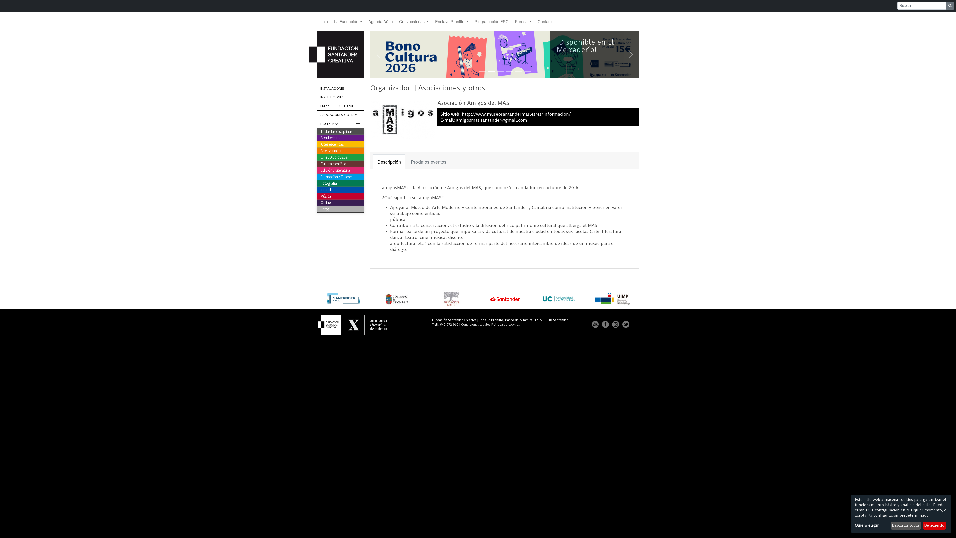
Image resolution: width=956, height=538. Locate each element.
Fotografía (329, 183)
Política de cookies (505, 324)
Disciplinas (329, 124)
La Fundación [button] (346, 21)
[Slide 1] (482, 71)
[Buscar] (950, 6)
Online (326, 202)
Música (326, 196)
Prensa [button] (522, 21)
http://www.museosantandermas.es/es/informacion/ (516, 114)
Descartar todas (906, 525)
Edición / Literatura (335, 170)
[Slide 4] (509, 71)
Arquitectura (330, 137)
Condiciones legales (475, 324)
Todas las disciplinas (336, 131)
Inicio (323, 21)
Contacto (546, 21)
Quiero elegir (867, 525)
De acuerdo (934, 525)
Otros (325, 208)
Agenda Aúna (380, 21)
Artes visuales (331, 150)
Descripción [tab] (389, 161)
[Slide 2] (491, 71)
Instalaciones (332, 88)
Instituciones (332, 97)
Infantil (326, 189)
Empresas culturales (338, 106)
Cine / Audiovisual (334, 157)
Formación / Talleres (336, 176)
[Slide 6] (527, 71)
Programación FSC (492, 21)
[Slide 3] (500, 71)
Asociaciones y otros (339, 115)
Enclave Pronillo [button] (450, 21)
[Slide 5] (518, 71)
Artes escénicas (332, 144)
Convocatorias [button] (412, 21)
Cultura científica (333, 163)
